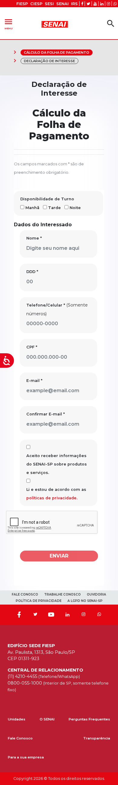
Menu (8, 23)
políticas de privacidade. (51, 498)
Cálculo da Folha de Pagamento (56, 52)
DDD (32, 271)
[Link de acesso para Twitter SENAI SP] (88, 4)
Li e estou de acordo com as (56, 493)
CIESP (36, 4)
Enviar (59, 556)
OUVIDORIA (96, 594)
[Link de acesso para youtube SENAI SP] (95, 4)
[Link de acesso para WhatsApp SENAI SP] (115, 4)
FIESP (22, 4)
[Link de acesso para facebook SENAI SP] (82, 4)
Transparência (96, 738)
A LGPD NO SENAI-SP (85, 601)
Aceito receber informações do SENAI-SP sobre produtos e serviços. (56, 464)
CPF (31, 347)
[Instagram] (83, 615)
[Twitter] (35, 615)
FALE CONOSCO (25, 594)
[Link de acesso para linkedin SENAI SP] (101, 4)
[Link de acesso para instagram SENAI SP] (108, 4)
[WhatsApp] (99, 615)
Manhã (32, 207)
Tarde (54, 207)
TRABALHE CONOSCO (62, 594)
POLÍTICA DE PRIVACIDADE (38, 601)
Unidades (16, 719)
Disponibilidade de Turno (47, 199)
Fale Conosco (20, 738)
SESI (49, 4)
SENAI (62, 4)
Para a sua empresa (26, 757)
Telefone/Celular (45, 305)
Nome (34, 238)
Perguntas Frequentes (89, 719)
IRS (74, 4)
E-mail (34, 380)
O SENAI (47, 719)
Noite (75, 207)
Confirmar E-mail (45, 414)
